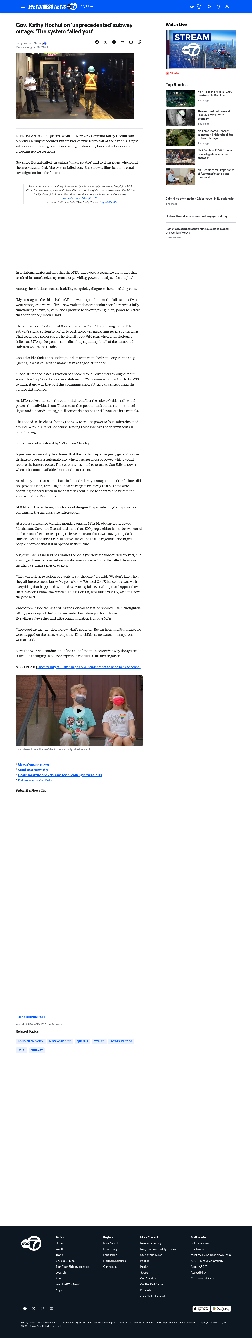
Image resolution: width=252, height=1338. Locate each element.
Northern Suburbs (114, 1260)
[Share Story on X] (105, 42)
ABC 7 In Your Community (207, 1260)
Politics (144, 1260)
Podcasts (145, 1290)
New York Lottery (150, 1243)
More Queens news (33, 764)
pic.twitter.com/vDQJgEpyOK (80, 198)
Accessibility (198, 1272)
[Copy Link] (139, 42)
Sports (144, 1272)
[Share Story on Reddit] (114, 42)
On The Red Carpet (152, 1284)
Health (144, 1266)
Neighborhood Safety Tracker (158, 1249)
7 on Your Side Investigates (72, 1266)
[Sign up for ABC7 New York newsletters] (51, 1308)
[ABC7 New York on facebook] (25, 1308)
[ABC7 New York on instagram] (42, 1308)
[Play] (201, 49)
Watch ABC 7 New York (70, 1284)
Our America (148, 1278)
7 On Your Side (65, 1260)
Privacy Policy (28, 1322)
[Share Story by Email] (131, 42)
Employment (198, 1249)
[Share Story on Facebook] (97, 42)
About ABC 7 (199, 1266)
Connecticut (110, 1266)
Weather (61, 1249)
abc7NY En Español (152, 1296)
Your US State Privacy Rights (101, 1322)
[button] (23, 6)
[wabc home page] (31, 1243)
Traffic (59, 1255)
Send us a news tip (33, 769)
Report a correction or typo (30, 1017)
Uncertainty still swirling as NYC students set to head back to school (89, 666)
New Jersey (110, 1249)
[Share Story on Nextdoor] (122, 42)
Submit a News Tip (202, 1243)
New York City (112, 1243)
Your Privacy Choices (48, 1322)
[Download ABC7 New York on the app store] (201, 1309)
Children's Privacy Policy (73, 1322)
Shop (59, 1278)
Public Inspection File (166, 1322)
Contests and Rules (202, 1278)
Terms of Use (124, 1322)
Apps (59, 1290)
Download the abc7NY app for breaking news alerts (60, 774)
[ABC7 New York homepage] (52, 7)
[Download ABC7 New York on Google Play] (221, 1309)
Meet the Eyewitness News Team (211, 1255)
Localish (61, 1272)
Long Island (110, 1255)
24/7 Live (87, 6)
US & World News (151, 1255)
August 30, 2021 (109, 202)
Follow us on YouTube (35, 779)
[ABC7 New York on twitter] (33, 1308)
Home (59, 1243)
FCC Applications (188, 1322)
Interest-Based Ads (143, 1322)
